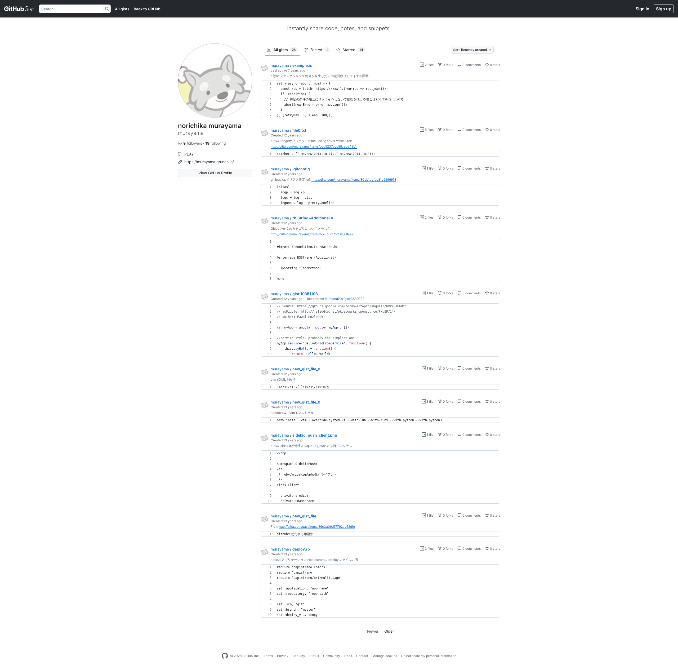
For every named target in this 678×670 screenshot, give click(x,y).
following (215, 143)
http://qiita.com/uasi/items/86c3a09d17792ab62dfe (317, 527)
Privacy (282, 656)
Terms (268, 656)
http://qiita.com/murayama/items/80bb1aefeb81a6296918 (353, 179)
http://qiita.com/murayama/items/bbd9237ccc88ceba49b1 (314, 146)
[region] (380, 99)
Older (389, 631)
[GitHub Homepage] (225, 656)
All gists (122, 9)
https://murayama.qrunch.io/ (209, 161)
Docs (348, 656)
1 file (430, 168)
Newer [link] (372, 631)
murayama (280, 65)
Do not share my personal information (428, 656)
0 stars (494, 65)
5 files (429, 130)
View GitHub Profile (215, 173)
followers (193, 143)
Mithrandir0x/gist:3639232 (344, 299)
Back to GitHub (147, 9)
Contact (362, 656)
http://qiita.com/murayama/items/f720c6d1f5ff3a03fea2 (312, 234)
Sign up (663, 8)
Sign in (642, 8)
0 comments (471, 65)
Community (331, 656)
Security (299, 656)
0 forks (447, 65)
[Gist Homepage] (19, 9)
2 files (429, 65)
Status (314, 656)
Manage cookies (384, 656)
